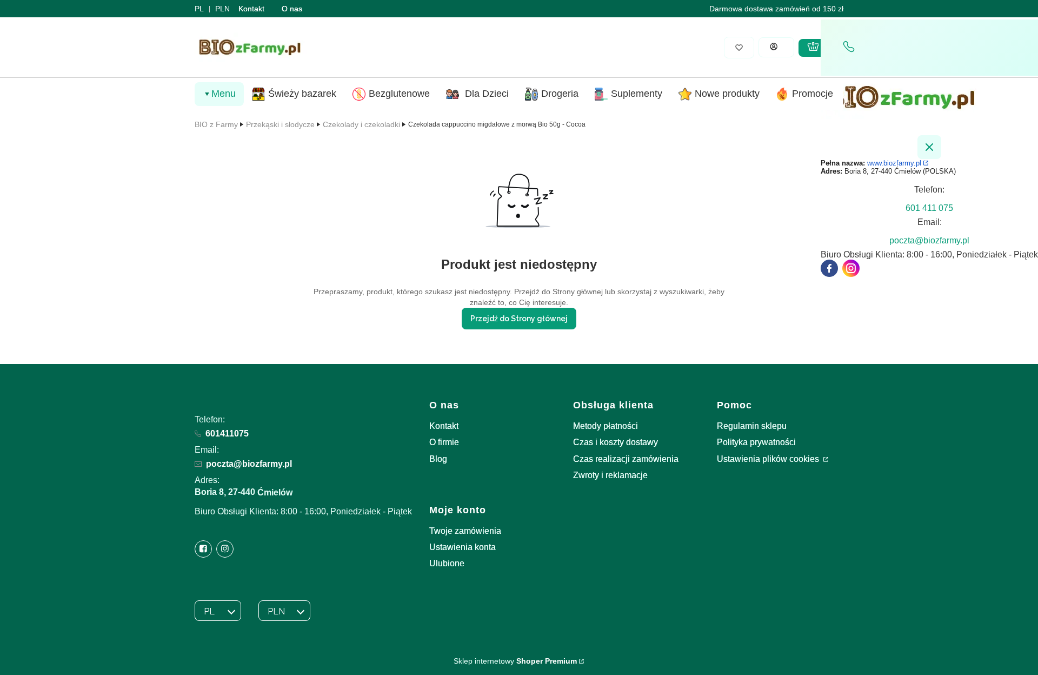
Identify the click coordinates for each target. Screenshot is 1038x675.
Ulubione (446, 563)
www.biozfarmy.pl (894, 163)
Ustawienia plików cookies (769, 459)
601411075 (227, 433)
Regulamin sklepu (752, 426)
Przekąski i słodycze (280, 124)
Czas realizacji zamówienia (625, 459)
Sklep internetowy (515, 661)
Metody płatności (605, 426)
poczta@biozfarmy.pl (249, 463)
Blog (438, 459)
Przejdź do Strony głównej (519, 318)
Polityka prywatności (756, 442)
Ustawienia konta (462, 547)
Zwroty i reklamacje (610, 475)
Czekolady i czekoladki (361, 124)
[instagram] (851, 268)
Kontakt (251, 8)
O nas (292, 8)
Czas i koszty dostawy (615, 442)
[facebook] (829, 268)
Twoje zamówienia (465, 530)
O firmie (444, 442)
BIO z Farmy (216, 124)
